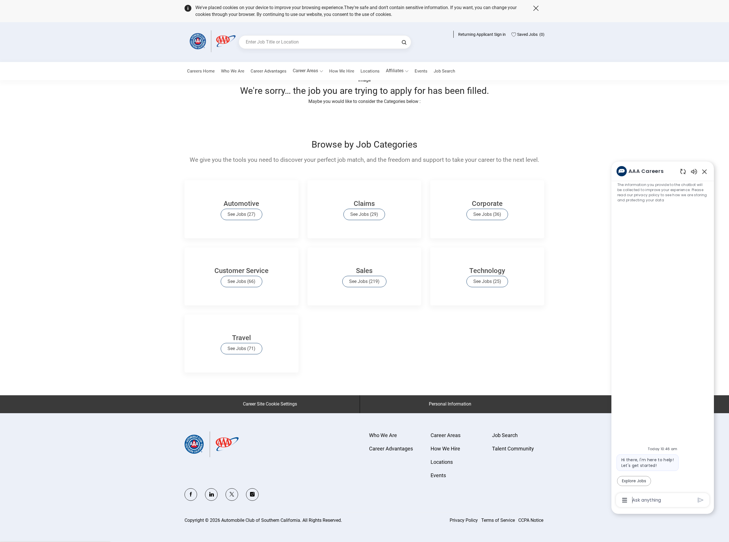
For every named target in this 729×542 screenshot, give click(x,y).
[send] (700, 500)
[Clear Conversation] (683, 171)
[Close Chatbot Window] (704, 171)
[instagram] (252, 494)
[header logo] (212, 41)
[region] (662, 335)
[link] (232, 71)
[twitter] (232, 494)
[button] (404, 42)
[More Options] (624, 500)
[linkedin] (211, 494)
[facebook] (191, 494)
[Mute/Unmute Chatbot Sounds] (694, 171)
